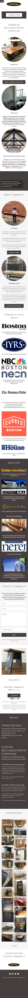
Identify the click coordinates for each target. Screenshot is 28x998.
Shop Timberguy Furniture (14, 82)
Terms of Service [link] (13, 640)
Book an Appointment (14, 306)
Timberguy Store (14, 15)
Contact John (14, 252)
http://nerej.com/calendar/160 (14, 554)
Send (14, 635)
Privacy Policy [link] (22, 639)
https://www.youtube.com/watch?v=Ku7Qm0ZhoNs (14, 354)
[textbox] (14, 603)
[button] (14, 945)
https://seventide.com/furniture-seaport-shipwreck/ (14, 511)
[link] (14, 4)
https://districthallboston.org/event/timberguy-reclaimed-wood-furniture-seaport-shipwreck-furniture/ (14, 498)
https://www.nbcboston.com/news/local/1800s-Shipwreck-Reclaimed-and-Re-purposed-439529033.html (14, 381)
